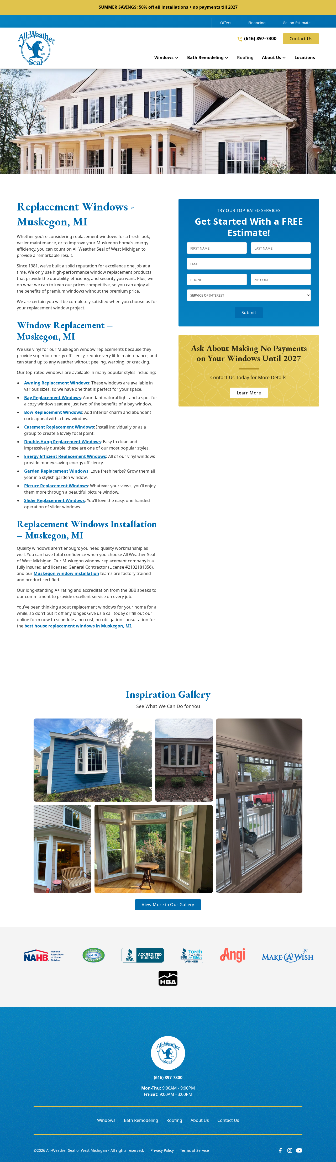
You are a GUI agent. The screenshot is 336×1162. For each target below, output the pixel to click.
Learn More (249, 393)
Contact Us (301, 38)
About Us (200, 1120)
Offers (225, 22)
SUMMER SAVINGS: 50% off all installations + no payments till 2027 (168, 7)
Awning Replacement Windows (56, 383)
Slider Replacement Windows (54, 500)
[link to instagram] (290, 1150)
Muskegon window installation (66, 573)
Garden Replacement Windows (56, 471)
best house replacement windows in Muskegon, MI (77, 626)
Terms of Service (194, 1150)
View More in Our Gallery (168, 904)
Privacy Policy (162, 1150)
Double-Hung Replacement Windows (62, 442)
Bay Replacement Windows (52, 397)
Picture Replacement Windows (56, 486)
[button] (166, 58)
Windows (106, 1120)
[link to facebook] (280, 1150)
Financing (257, 22)
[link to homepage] (36, 48)
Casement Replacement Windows (59, 427)
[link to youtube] (299, 1150)
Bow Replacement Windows (53, 412)
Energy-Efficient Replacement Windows (65, 456)
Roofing (174, 1120)
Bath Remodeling (141, 1120)
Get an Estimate (297, 22)
